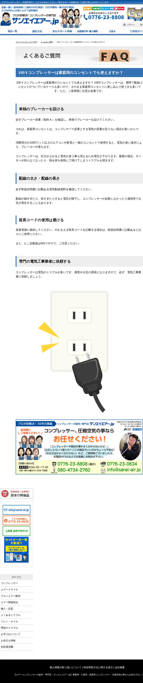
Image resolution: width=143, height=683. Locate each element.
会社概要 (120, 667)
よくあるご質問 (47, 42)
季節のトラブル (9, 627)
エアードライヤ (9, 589)
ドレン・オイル (9, 621)
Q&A (112, 31)
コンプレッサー (9, 583)
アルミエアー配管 (10, 596)
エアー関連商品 (9, 602)
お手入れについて (10, 634)
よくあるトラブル (10, 615)
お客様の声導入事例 (87, 31)
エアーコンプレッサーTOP (26, 42)
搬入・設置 (7, 608)
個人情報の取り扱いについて (65, 667)
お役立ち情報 (8, 640)
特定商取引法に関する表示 (98, 667)
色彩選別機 (7, 646)
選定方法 (37, 31)
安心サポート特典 (62, 31)
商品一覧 (12, 31)
